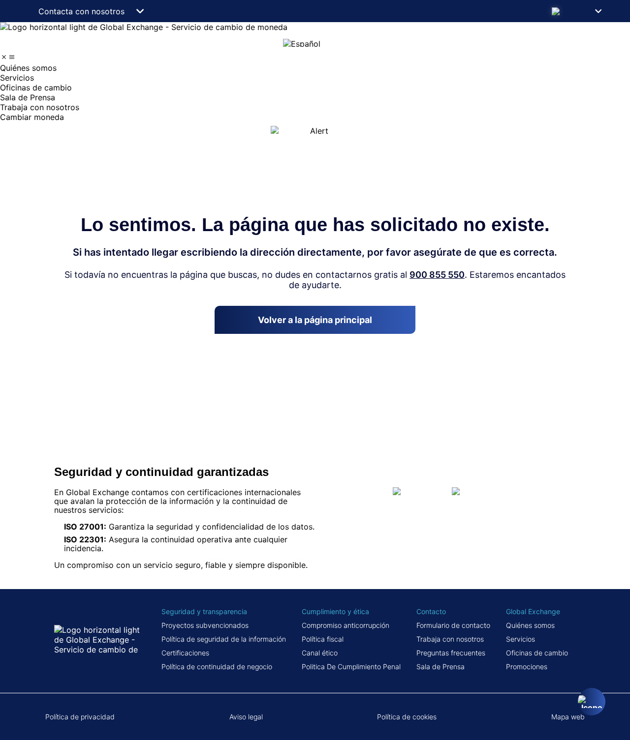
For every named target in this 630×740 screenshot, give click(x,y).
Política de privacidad (80, 716)
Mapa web (568, 716)
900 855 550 (437, 274)
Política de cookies (407, 716)
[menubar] (315, 87)
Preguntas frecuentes (450, 653)
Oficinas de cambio (537, 653)
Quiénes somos (530, 625)
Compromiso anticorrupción (345, 625)
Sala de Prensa (440, 666)
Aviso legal (246, 716)
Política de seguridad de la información (223, 639)
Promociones (526, 666)
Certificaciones (185, 653)
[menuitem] (315, 68)
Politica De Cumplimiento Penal (351, 666)
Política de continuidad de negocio (216, 666)
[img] (4, 57)
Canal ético (320, 653)
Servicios (520, 639)
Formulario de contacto (453, 625)
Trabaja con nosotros (450, 639)
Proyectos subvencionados (205, 625)
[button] (579, 11)
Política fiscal (323, 639)
